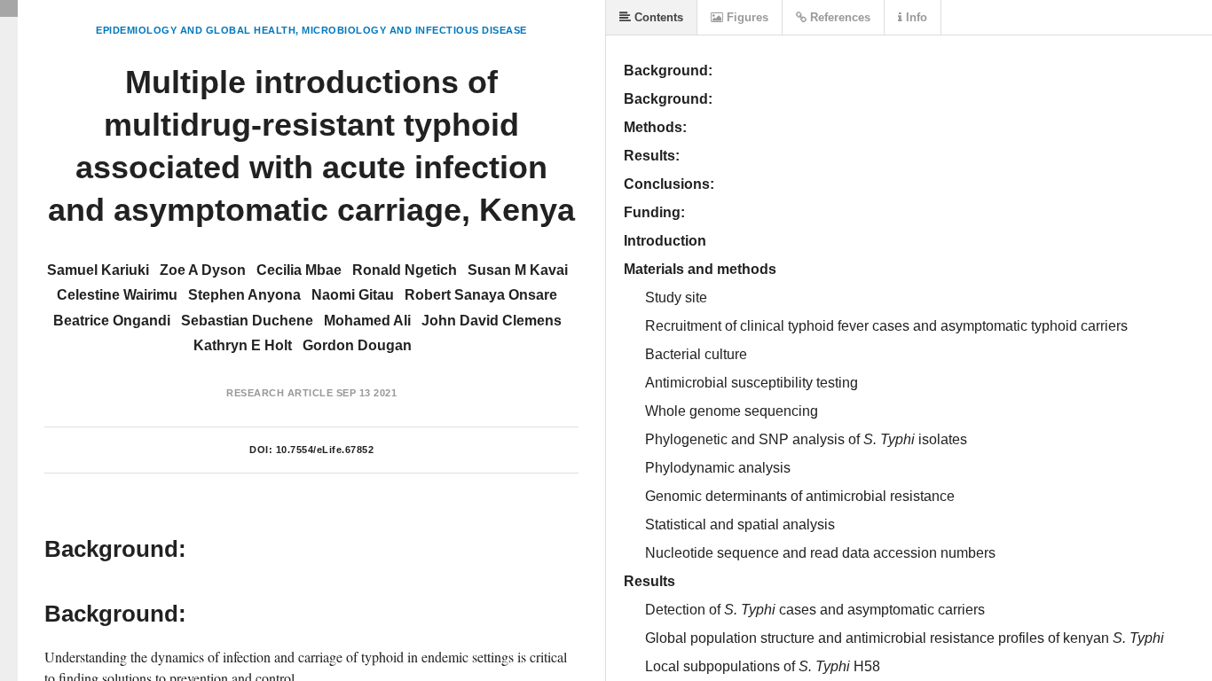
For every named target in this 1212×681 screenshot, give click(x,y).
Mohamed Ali (367, 320)
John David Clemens (491, 320)
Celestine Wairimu (117, 294)
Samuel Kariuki (98, 270)
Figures (745, 17)
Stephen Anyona (244, 294)
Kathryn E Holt (242, 345)
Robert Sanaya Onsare (481, 294)
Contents (657, 17)
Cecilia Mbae (299, 270)
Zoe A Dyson (203, 270)
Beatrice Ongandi (111, 320)
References (838, 17)
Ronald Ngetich (404, 270)
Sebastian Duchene (247, 320)
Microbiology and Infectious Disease (414, 30)
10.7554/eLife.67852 (325, 449)
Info (914, 17)
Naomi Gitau (352, 294)
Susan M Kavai (518, 270)
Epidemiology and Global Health (195, 30)
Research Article (279, 392)
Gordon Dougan (357, 345)
